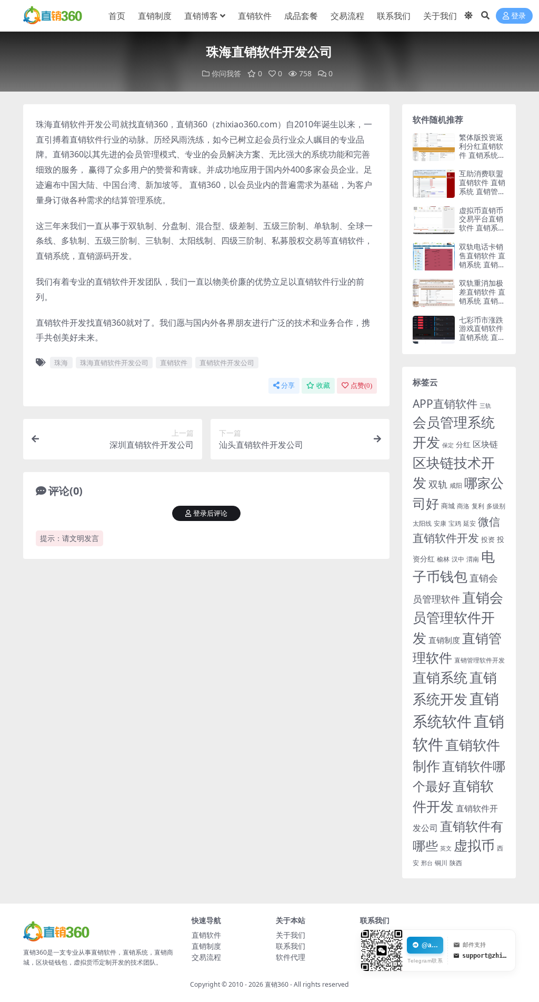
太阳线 (422, 523)
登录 (518, 16)
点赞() (361, 385)
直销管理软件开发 (479, 660)
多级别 (495, 506)
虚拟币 (474, 845)
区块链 (485, 444)
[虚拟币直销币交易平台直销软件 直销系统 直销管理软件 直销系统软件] (434, 220)
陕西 (456, 862)
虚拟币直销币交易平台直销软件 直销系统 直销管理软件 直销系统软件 (482, 227)
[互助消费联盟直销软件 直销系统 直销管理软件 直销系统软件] (434, 183)
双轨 (437, 483)
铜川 (441, 862)
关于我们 (440, 16)
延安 (469, 523)
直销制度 (155, 16)
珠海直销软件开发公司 (114, 362)
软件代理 (290, 957)
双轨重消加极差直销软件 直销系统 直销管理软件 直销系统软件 (482, 300)
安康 (440, 523)
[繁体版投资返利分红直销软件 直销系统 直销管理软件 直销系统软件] (434, 147)
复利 (478, 506)
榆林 (443, 559)
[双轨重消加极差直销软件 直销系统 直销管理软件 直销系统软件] (434, 293)
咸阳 (456, 485)
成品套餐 (301, 16)
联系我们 (394, 16)
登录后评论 (210, 513)
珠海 (61, 362)
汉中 (458, 559)
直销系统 (440, 677)
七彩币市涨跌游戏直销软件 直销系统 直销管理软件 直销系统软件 (482, 337)
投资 (488, 539)
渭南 (472, 559)
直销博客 (201, 16)
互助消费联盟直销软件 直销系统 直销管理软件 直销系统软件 (482, 191)
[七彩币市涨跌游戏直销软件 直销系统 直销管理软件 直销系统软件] (434, 330)
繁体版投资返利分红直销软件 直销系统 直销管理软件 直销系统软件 (481, 154)
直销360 (276, 984)
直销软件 (255, 16)
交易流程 (347, 16)
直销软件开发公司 (226, 362)
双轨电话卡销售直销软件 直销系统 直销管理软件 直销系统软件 (482, 264)
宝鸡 (454, 523)
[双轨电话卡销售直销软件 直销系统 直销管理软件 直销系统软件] (434, 256)
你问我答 (226, 73)
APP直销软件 (445, 403)
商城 (448, 505)
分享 (288, 385)
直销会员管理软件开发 (458, 617)
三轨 (485, 405)
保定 (448, 445)
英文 (446, 848)
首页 (116, 16)
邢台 (427, 863)
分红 (463, 444)
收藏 (323, 385)
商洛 (463, 506)
